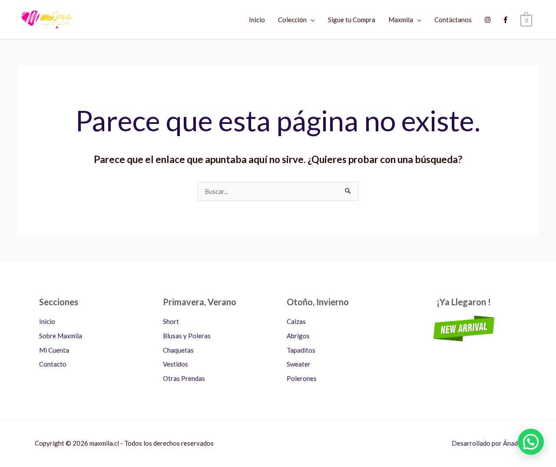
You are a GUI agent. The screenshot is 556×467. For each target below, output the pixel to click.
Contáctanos (453, 19)
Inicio (257, 19)
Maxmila (400, 19)
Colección (292, 19)
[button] (531, 442)
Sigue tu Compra (351, 19)
